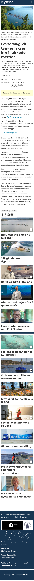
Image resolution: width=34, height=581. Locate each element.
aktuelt (5, 211)
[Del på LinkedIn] (18, 85)
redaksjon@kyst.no (19, 517)
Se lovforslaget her (10, 133)
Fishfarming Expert (14, 117)
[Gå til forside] (15, 2)
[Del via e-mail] (21, 85)
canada (13, 211)
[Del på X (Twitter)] (15, 85)
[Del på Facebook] (12, 85)
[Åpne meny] (31, 2)
